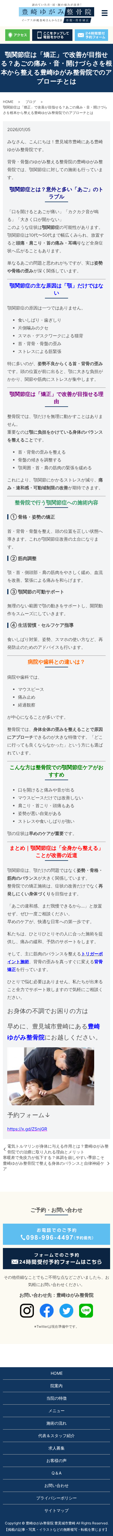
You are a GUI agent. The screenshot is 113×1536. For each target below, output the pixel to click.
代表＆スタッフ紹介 (56, 1435)
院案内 (56, 1385)
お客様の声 (56, 1460)
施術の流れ (56, 1423)
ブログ (30, 101)
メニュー (56, 1410)
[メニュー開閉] (104, 13)
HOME (8, 101)
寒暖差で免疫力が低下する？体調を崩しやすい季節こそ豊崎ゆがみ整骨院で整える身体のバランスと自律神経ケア (53, 1163)
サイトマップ (56, 1510)
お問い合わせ (56, 1485)
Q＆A (56, 1472)
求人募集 (56, 1448)
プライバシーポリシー (56, 1497)
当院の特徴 (56, 1398)
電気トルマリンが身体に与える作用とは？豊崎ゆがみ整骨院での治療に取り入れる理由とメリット (58, 1149)
